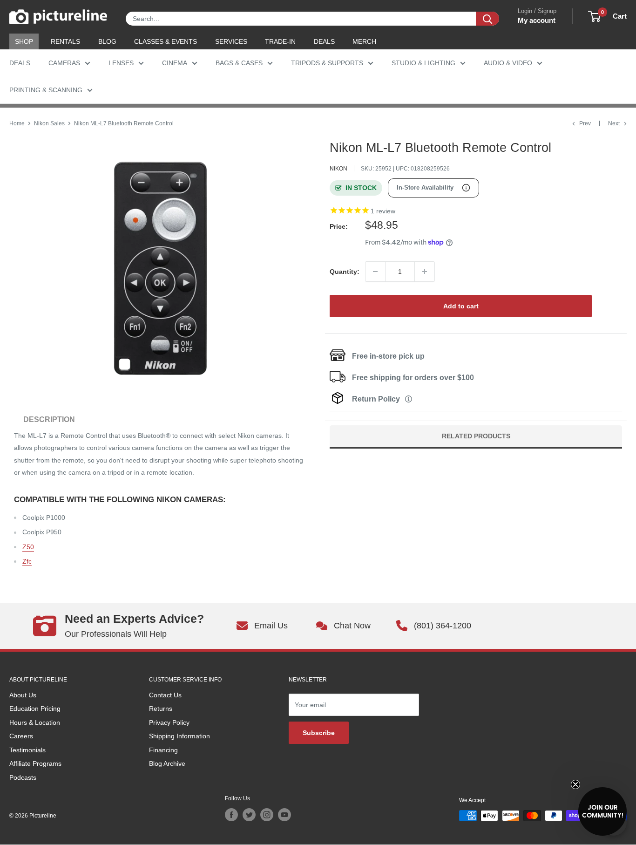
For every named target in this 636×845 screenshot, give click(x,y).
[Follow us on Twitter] (249, 814)
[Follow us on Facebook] (231, 814)
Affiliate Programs (35, 763)
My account (536, 20)
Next (614, 123)
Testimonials (27, 750)
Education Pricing (35, 708)
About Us (22, 695)
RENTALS (65, 41)
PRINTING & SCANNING (45, 90)
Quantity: (344, 271)
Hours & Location (34, 722)
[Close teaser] (575, 784)
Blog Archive (167, 763)
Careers (21, 736)
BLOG (107, 41)
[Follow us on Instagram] (266, 814)
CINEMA (174, 63)
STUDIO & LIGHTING (423, 63)
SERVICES (231, 41)
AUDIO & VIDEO (508, 63)
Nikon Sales (49, 123)
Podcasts (22, 777)
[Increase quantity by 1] (424, 271)
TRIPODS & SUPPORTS (327, 63)
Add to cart (461, 306)
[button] (602, 811)
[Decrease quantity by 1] (375, 271)
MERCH (364, 41)
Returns (160, 708)
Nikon (338, 168)
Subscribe (319, 732)
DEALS (324, 41)
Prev (585, 123)
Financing (163, 750)
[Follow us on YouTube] (284, 814)
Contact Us (165, 695)
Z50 (28, 547)
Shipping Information (179, 736)
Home (17, 123)
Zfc (27, 561)
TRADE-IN (280, 41)
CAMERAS (64, 63)
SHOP (24, 41)
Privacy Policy (169, 722)
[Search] (487, 19)
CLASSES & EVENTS (165, 41)
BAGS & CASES (239, 63)
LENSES (121, 63)
